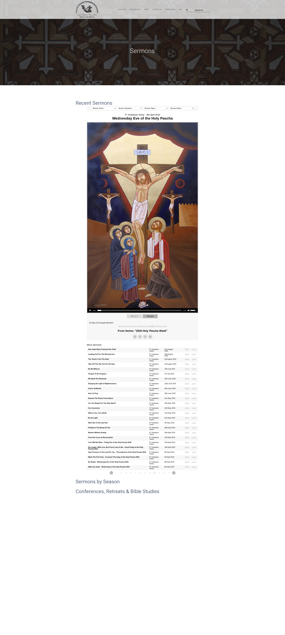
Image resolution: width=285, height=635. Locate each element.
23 (164, 473)
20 (150, 473)
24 (169, 473)
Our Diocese (135, 9)
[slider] (139, 310)
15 (126, 473)
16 (131, 473)
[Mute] (188, 310)
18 (140, 473)
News (146, 9)
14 (121, 473)
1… (117, 473)
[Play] (90, 310)
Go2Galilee (157, 9)
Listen (151, 316)
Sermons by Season (98, 482)
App (180, 9)
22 (159, 473)
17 (135, 473)
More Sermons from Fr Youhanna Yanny (134, 326)
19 (145, 473)
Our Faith (122, 9)
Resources (170, 9)
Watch (135, 316)
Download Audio (160, 326)
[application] (142, 310)
